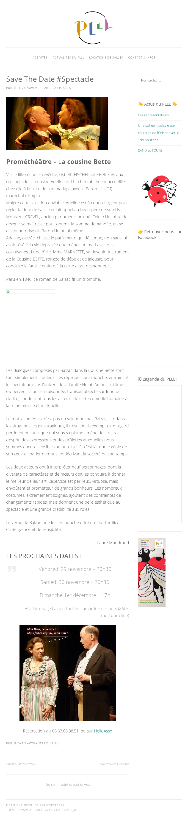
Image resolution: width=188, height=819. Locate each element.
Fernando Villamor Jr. (59, 810)
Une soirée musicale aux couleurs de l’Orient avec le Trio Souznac (158, 132)
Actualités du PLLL (68, 57)
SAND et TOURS (150, 150)
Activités (40, 57)
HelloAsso (103, 731)
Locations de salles (106, 57)
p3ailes (65, 88)
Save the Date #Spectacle (20, 764)
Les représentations (153, 115)
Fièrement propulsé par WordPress (35, 805)
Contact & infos (141, 57)
